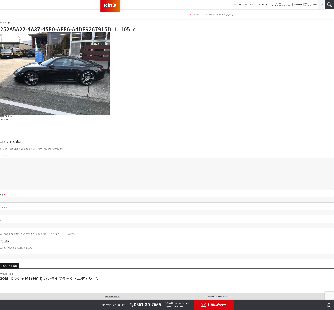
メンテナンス (254, 4)
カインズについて (240, 4)
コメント (3, 155)
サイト (2, 220)
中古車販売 (298, 4)
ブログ (321, 4)
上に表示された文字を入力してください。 (17, 248)
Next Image (5, 23)
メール (3, 207)
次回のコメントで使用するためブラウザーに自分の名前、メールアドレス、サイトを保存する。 (40, 234)
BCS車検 (265, 4)
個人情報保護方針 (112, 296)
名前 (2, 195)
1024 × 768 (4, 120)
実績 (315, 4)
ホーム (184, 14)
